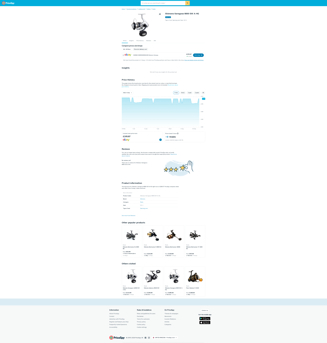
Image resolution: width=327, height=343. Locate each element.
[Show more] (123, 55)
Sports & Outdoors (132, 9)
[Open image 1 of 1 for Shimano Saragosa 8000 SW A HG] (140, 25)
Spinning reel (144, 208)
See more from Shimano (128, 215)
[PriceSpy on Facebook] (146, 337)
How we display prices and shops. (194, 60)
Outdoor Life (141, 9)
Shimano (142, 199)
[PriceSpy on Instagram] (149, 337)
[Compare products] (160, 14)
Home (123, 9)
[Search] (187, 3)
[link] (132, 241)
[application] (163, 113)
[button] (127, 49)
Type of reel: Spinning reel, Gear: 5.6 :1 (176, 20)
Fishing (149, 9)
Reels (153, 9)
